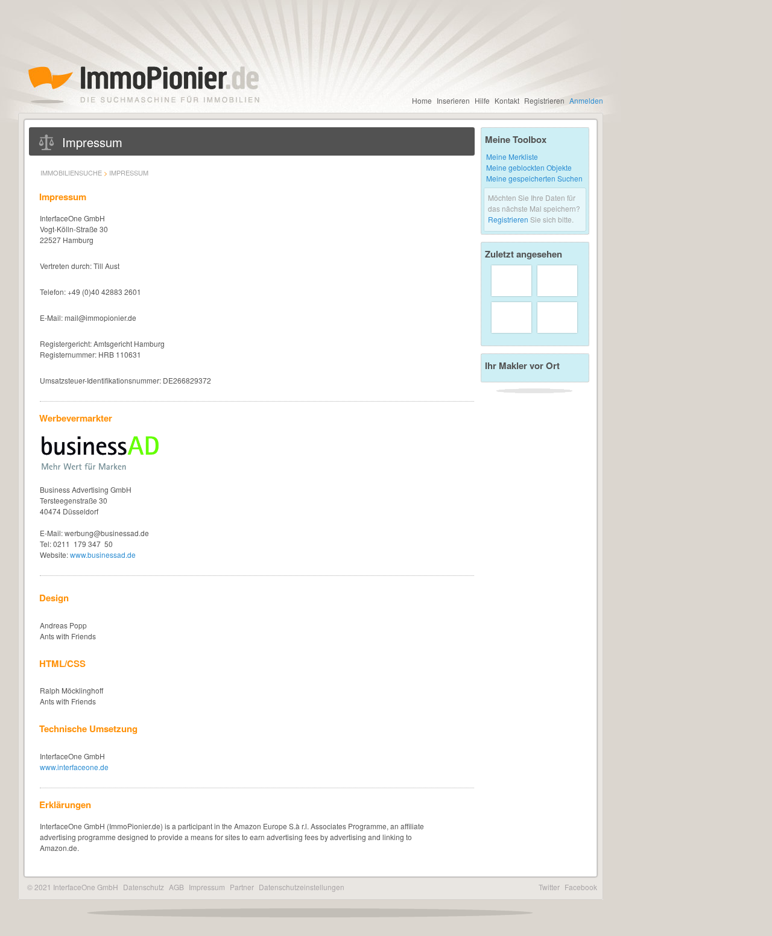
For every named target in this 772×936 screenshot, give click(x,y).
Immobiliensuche (71, 172)
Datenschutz (143, 887)
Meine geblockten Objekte (529, 167)
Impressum (128, 172)
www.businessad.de (103, 554)
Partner (242, 887)
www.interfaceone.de (74, 767)
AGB (176, 887)
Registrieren (544, 100)
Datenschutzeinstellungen (301, 887)
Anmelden (586, 100)
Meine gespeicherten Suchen (534, 178)
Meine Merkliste (512, 156)
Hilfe (482, 100)
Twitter (549, 887)
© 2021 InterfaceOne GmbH (72, 887)
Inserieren (453, 100)
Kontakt (507, 100)
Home (422, 100)
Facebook (581, 887)
